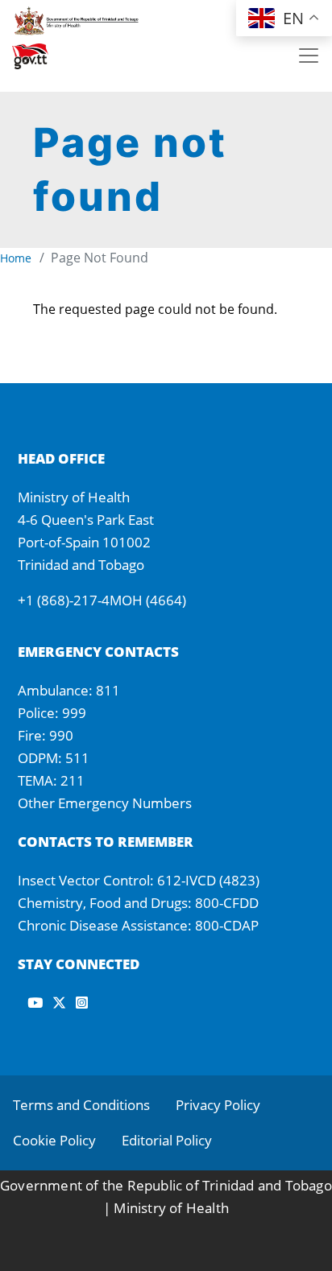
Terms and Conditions (81, 1105)
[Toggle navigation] (308, 55)
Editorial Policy (167, 1140)
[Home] (85, 18)
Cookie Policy (54, 1140)
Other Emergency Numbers (105, 803)
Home (15, 258)
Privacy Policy (218, 1105)
